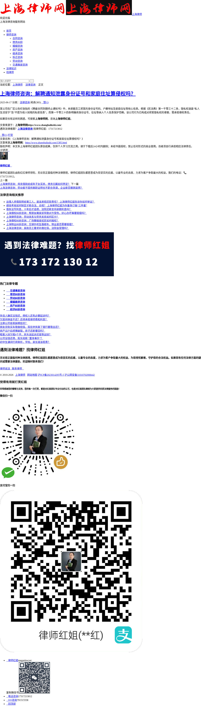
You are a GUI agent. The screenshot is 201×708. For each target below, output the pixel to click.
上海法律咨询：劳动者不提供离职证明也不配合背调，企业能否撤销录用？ (41, 187)
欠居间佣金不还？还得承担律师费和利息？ (24, 319)
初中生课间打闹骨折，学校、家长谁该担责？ (25, 342)
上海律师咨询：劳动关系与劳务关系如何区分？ (32, 216)
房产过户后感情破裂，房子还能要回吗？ (22, 330)
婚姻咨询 (18, 46)
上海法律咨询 (25, 128)
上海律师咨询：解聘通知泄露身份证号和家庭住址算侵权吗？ (68, 94)
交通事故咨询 (20, 64)
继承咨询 (18, 53)
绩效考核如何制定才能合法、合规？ (46, 205)
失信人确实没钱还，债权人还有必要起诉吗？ (25, 315)
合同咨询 (18, 38)
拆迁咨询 (18, 57)
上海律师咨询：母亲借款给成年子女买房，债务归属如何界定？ (35, 184)
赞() (45, 102)
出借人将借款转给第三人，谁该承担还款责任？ (50, 201)
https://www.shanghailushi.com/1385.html (46, 142)
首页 (8, 31)
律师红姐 (5, 165)
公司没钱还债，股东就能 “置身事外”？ (21, 338)
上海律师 (137, 14)
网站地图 (32, 375)
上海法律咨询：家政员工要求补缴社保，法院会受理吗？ (37, 228)
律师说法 (6, 368)
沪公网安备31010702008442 (80, 375)
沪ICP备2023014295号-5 (51, 375)
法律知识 (11, 68)
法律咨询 (30, 84)
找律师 (10, 72)
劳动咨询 (18, 61)
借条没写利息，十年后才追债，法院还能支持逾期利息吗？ (39, 209)
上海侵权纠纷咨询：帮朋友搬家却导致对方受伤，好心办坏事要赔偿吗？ (46, 213)
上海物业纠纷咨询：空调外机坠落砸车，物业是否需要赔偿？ (40, 224)
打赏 (10, 135)
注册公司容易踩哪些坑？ (14, 323)
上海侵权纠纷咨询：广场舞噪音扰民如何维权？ (32, 220)
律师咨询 (11, 34)
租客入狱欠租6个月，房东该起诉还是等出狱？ (26, 334)
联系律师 (18, 368)
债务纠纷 (18, 42)
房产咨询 (18, 49)
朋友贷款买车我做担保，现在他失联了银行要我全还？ (30, 327)
